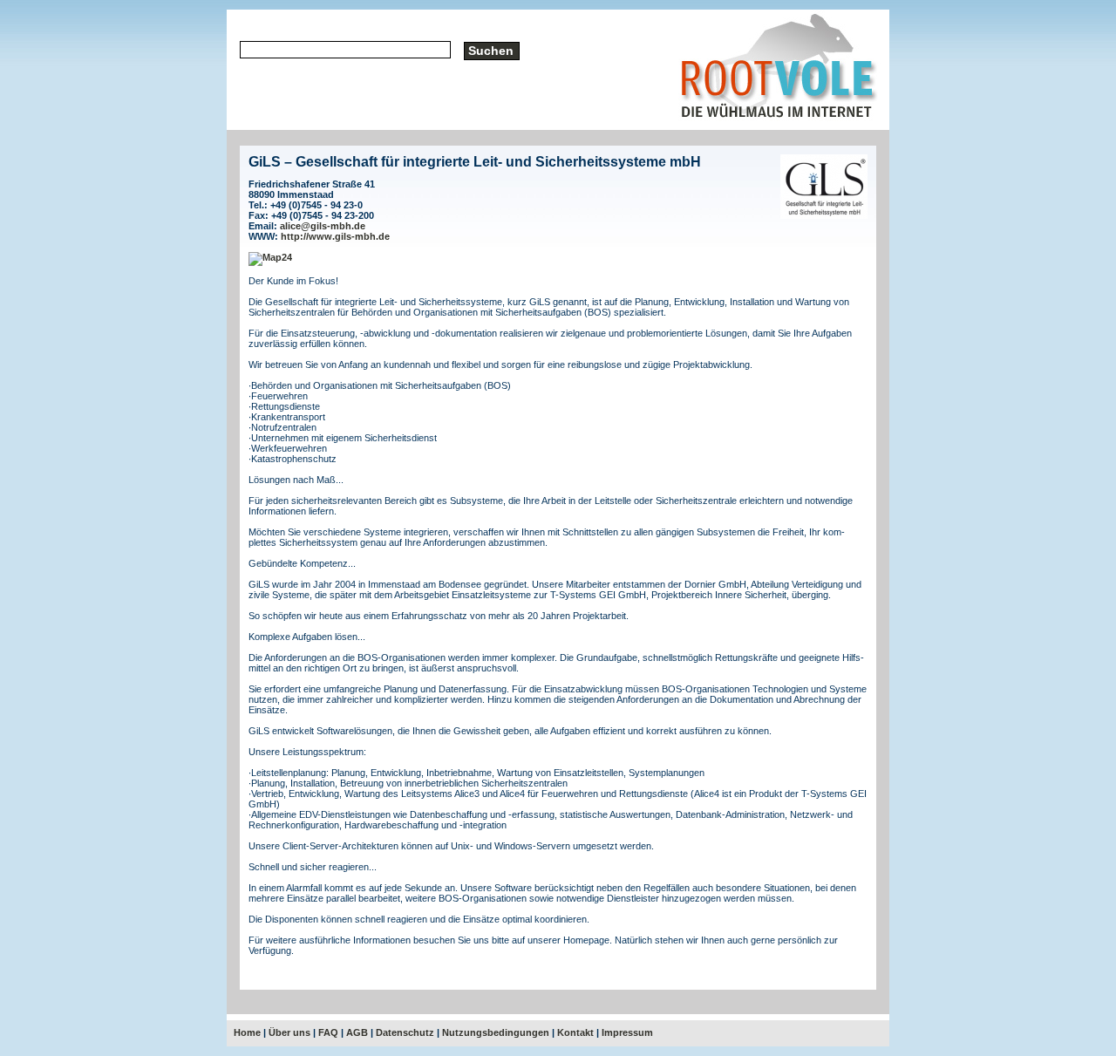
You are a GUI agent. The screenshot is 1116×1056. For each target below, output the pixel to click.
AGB (357, 1032)
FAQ (328, 1032)
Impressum (627, 1032)
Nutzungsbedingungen (495, 1032)
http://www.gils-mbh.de (335, 236)
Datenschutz (405, 1032)
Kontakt (575, 1032)
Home (247, 1032)
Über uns (289, 1032)
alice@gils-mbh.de (322, 226)
